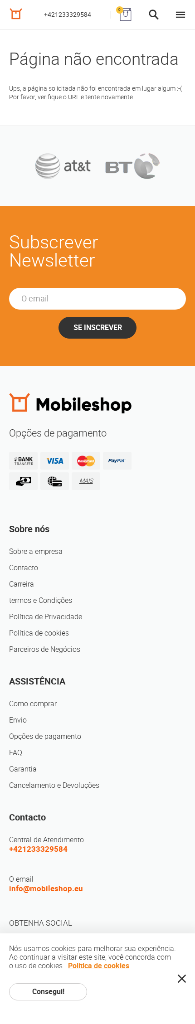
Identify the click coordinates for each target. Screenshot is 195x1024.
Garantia (23, 769)
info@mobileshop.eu (46, 888)
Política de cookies (39, 633)
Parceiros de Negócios (44, 649)
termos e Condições (40, 600)
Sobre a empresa (36, 551)
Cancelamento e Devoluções (54, 785)
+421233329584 (67, 14)
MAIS (86, 480)
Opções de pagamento (45, 736)
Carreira (21, 584)
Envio (18, 720)
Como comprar (33, 703)
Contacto (23, 567)
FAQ (15, 752)
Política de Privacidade (45, 616)
